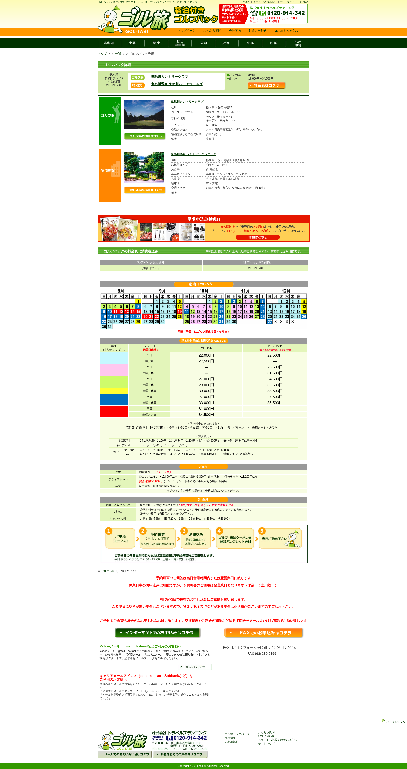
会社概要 (230, 738)
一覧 (118, 53)
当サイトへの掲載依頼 (265, 2)
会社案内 (245, 2)
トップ (102, 53)
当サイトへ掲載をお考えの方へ (277, 739)
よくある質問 (266, 732)
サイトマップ (287, 2)
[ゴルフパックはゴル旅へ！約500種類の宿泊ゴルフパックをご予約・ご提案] (134, 31)
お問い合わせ (266, 736)
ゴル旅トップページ (237, 734)
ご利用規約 (303, 2)
